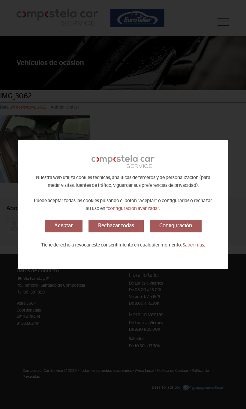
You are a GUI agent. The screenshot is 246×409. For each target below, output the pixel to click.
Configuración (175, 225)
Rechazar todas (116, 225)
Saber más (193, 245)
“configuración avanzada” (132, 208)
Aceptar (63, 225)
